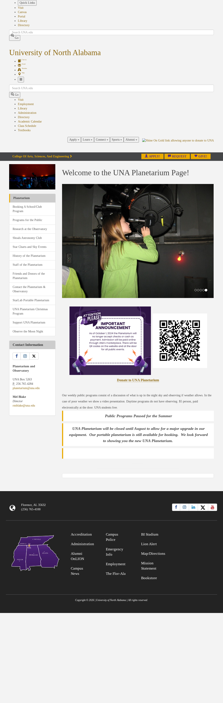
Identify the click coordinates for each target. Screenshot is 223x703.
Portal (21, 16)
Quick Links (27, 2)
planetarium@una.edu (26, 388)
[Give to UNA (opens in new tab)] (178, 144)
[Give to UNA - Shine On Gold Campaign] (190, 534)
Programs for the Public (27, 220)
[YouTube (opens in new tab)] (212, 507)
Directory (24, 25)
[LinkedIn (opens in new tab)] (193, 507)
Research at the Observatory (30, 229)
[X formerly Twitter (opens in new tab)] (203, 507)
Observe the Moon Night (28, 331)
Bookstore (149, 578)
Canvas (22, 12)
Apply (73, 139)
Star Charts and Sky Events (29, 247)
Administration (27, 112)
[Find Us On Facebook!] (17, 356)
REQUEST (179, 156)
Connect (101, 139)
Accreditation (81, 534)
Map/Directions (153, 554)
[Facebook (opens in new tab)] (176, 507)
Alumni (130, 139)
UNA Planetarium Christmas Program (30, 311)
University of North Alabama (55, 52)
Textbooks (24, 130)
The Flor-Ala (116, 574)
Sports (116, 139)
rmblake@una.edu (24, 405)
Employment (26, 104)
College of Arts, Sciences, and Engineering (40, 156)
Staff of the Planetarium (27, 264)
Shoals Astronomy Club (27, 238)
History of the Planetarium (29, 255)
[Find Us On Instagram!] (25, 356)
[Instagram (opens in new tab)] (184, 507)
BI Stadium (149, 534)
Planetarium (21, 198)
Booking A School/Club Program (27, 209)
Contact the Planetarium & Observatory (29, 289)
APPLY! (154, 156)
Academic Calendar (30, 121)
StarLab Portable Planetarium (31, 300)
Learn (87, 139)
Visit (21, 7)
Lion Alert (149, 544)
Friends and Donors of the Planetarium (29, 276)
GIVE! (202, 156)
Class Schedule (27, 126)
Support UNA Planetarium (29, 322)
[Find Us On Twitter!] (34, 356)
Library (22, 20)
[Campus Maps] (32, 552)
